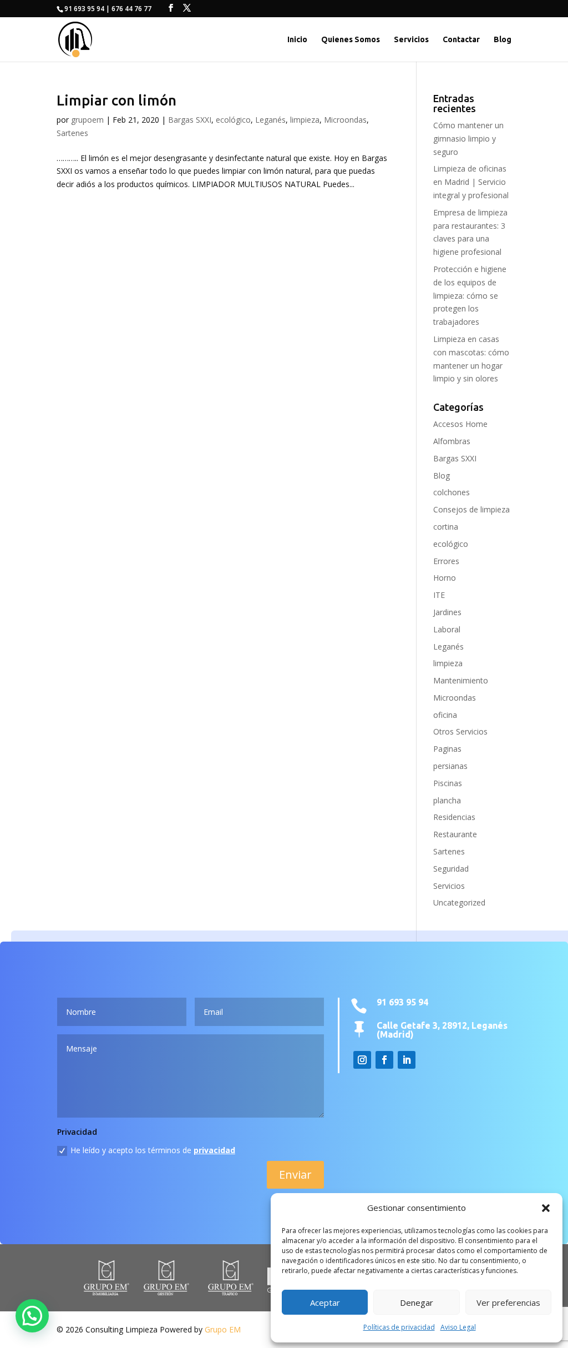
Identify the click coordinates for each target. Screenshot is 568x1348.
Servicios (411, 40)
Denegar (416, 1302)
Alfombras (451, 441)
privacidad (214, 1150)
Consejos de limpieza (471, 509)
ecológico (233, 119)
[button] (545, 1208)
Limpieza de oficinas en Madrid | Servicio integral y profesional (471, 181)
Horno (444, 577)
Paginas (447, 748)
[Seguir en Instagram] (362, 1060)
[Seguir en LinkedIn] (406, 1060)
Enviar (295, 1174)
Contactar (461, 40)
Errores (446, 561)
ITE (439, 595)
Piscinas (447, 783)
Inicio (297, 40)
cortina (445, 526)
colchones (451, 492)
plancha (447, 800)
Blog (502, 40)
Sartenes (72, 133)
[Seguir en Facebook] (384, 1060)
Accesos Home (460, 424)
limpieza (305, 119)
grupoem (87, 119)
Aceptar (325, 1302)
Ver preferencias (508, 1302)
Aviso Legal (458, 1327)
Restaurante (455, 834)
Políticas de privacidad (399, 1327)
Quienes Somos (350, 40)
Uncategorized (459, 902)
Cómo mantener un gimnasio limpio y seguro (468, 138)
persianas (450, 766)
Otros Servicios (460, 731)
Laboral (446, 629)
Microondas (345, 119)
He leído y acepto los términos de (152, 1150)
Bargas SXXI (189, 119)
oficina (445, 715)
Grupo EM (223, 1329)
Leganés (270, 119)
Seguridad (451, 868)
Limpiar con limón (116, 100)
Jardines (447, 612)
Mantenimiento (460, 680)
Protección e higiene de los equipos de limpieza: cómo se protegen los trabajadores (469, 295)
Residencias (454, 817)
